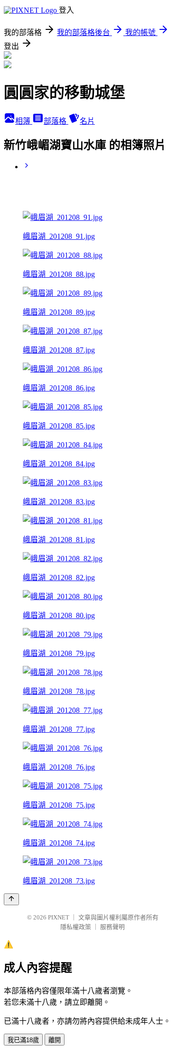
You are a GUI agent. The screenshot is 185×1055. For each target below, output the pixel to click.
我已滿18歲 (23, 1040)
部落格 (56, 121)
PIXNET (58, 917)
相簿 (23, 121)
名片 (87, 121)
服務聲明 (112, 926)
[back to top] (11, 899)
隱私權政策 (75, 926)
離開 (54, 1040)
